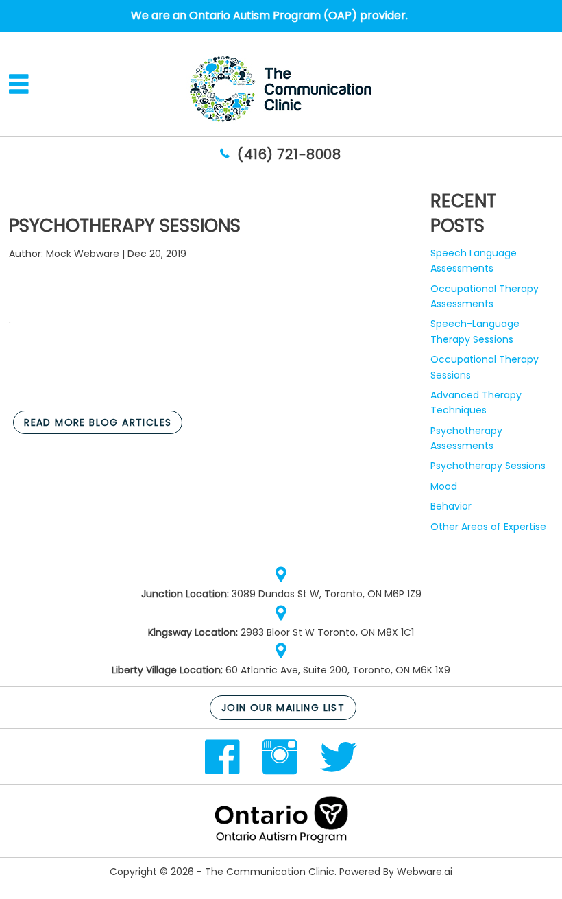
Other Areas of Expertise (488, 527)
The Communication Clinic (269, 871)
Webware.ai (424, 871)
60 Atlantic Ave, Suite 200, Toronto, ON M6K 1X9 (337, 670)
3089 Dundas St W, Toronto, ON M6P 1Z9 (327, 594)
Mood (443, 486)
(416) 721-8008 (289, 154)
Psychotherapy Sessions (488, 465)
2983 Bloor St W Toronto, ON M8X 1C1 (327, 632)
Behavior (451, 506)
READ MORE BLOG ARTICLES (97, 422)
